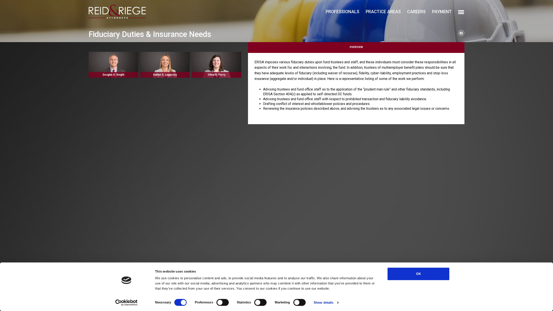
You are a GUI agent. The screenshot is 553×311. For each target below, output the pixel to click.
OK (418, 274)
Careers (416, 11)
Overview (356, 47)
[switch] (222, 302)
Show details (323, 302)
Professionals (342, 11)
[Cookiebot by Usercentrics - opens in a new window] (126, 302)
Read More (113, 65)
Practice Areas (383, 11)
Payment (442, 11)
